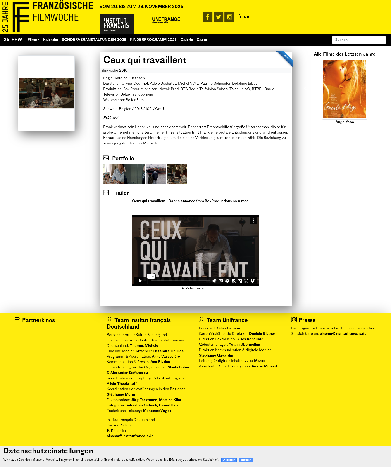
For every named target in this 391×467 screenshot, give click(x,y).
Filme (32, 40)
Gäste (202, 40)
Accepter (229, 460)
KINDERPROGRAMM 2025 (153, 40)
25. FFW (13, 40)
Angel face (345, 122)
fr (240, 17)
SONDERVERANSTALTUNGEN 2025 (94, 40)
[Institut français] (117, 24)
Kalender (50, 40)
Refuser (246, 460)
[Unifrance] (166, 20)
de (246, 17)
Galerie (187, 40)
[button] (305, 88)
